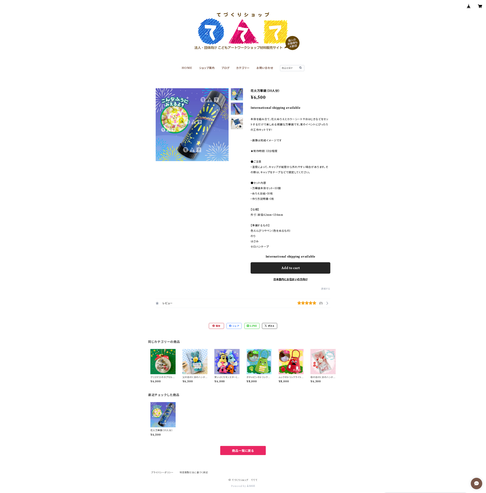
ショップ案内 (207, 68)
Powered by (239, 486)
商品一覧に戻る (243, 451)
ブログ (225, 68)
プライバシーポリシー (162, 472)
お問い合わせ (264, 68)
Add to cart (290, 268)
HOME (187, 68)
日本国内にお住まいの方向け (290, 279)
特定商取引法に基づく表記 (194, 472)
